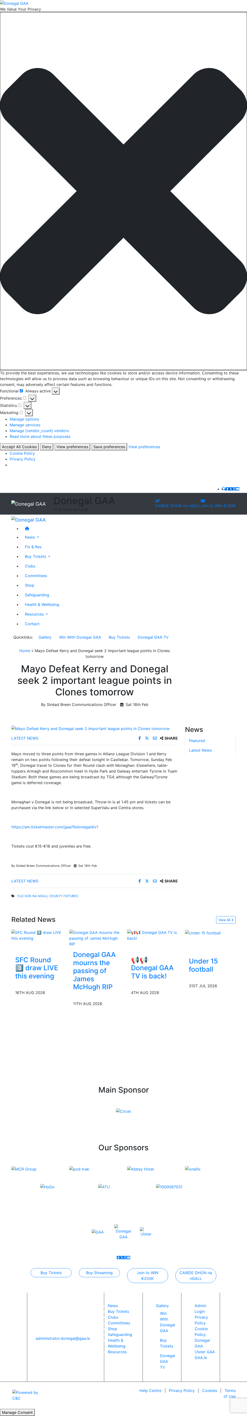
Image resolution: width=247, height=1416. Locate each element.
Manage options (24, 419)
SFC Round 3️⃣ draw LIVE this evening (36, 968)
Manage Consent (17, 1412)
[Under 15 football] (203, 932)
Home (24, 650)
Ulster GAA (205, 1351)
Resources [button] (35, 614)
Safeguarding (37, 594)
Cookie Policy (22, 453)
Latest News (24, 738)
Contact (32, 623)
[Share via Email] (155, 738)
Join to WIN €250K (218, 505)
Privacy (182, 1390)
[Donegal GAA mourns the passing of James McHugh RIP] (94, 937)
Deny (46, 446)
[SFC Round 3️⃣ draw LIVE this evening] (36, 934)
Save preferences (109, 446)
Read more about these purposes (40, 436)
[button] (123, 191)
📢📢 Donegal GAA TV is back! (152, 968)
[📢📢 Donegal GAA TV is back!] (152, 934)
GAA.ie (201, 1357)
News (113, 1305)
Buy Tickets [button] (36, 556)
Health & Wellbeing (42, 604)
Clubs (30, 566)
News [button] (30, 537)
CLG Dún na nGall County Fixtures (47, 896)
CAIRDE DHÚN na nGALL (178, 505)
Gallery (45, 637)
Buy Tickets (119, 637)
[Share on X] (147, 738)
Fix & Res (33, 546)
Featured (197, 740)
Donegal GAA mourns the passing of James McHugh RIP (94, 970)
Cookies (209, 1390)
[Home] (128, 528)
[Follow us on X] (231, 488)
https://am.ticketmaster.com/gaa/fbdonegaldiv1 (54, 826)
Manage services (25, 424)
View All (224, 920)
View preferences (72, 446)
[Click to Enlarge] (94, 728)
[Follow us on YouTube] (237, 488)
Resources (117, 1351)
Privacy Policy (22, 459)
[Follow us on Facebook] (227, 488)
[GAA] (98, 1231)
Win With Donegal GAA (80, 637)
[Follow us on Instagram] (234, 488)
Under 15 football (203, 965)
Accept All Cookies (19, 446)
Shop (29, 585)
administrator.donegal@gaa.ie (63, 1338)
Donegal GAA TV (153, 637)
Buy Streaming (99, 1272)
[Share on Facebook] (140, 738)
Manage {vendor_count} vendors (39, 430)
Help (150, 1390)
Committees (36, 575)
